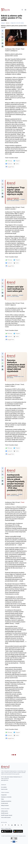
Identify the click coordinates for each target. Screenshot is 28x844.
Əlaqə (2, 799)
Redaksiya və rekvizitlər (6, 797)
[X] (8, 825)
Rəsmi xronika (4, 789)
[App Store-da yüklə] (6, 831)
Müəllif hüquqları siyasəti (6, 815)
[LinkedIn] (18, 825)
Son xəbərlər (4, 787)
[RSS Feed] (21, 825)
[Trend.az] (5, 9)
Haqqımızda (4, 794)
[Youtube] (12, 825)
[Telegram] (15, 825)
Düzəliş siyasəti (4, 803)
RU (16, 841)
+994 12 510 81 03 (5, 778)
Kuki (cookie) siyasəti (5, 817)
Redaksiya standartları (6, 801)
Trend (22, 502)
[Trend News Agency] (5, 767)
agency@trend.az (4, 780)
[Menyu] (25, 9)
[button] (2, 30)
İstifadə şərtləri (4, 811)
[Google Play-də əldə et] (18, 831)
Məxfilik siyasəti (4, 813)
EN (11, 841)
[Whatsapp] (2, 825)
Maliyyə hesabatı (5, 805)
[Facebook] (5, 825)
